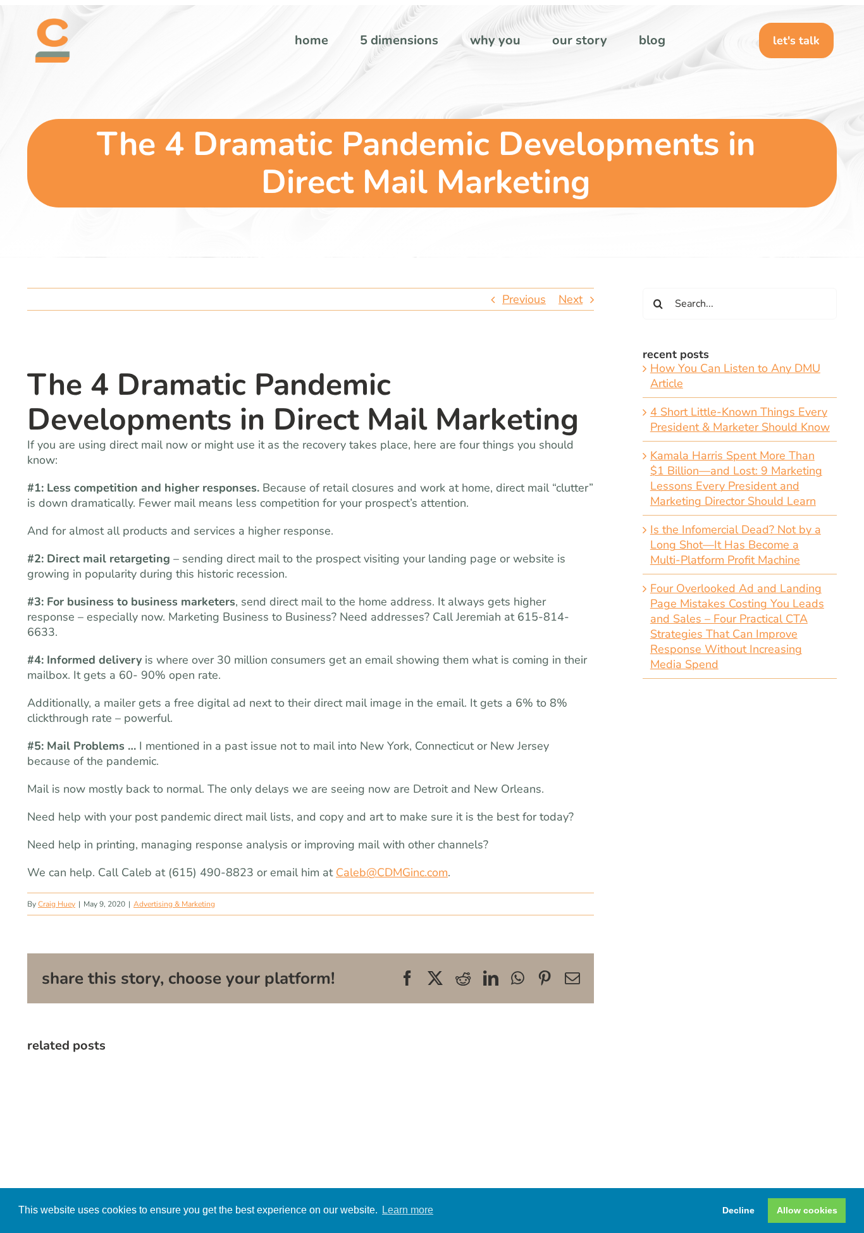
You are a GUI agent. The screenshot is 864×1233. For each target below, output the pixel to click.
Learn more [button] (407, 1210)
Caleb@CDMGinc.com (392, 872)
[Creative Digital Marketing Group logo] (52, 24)
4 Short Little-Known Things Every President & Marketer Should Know (740, 419)
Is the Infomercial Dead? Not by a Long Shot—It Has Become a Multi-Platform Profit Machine (735, 544)
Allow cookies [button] (807, 1210)
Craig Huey (56, 904)
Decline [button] (738, 1210)
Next (571, 299)
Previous (524, 299)
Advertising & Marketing (174, 904)
